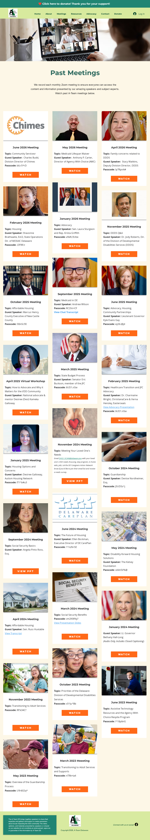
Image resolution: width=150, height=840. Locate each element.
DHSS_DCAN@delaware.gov (70, 458)
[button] (49, 14)
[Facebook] (136, 824)
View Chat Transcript (66, 312)
